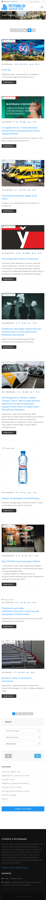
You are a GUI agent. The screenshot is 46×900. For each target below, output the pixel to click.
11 (17, 190)
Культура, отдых (8, 779)
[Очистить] (8, 756)
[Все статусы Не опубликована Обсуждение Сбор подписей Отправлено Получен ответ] (23, 744)
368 (26, 253)
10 (19, 556)
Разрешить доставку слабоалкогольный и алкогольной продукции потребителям (20, 611)
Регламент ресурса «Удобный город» (14, 868)
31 (18, 602)
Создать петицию (23, 809)
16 (21, 672)
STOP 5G (6, 69)
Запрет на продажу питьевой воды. (21, 498)
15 (18, 492)
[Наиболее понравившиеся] (25, 30)
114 (24, 64)
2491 (19, 253)
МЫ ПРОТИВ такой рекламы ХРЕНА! (21, 561)
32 (19, 323)
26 (25, 392)
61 (19, 392)
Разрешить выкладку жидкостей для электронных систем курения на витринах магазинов (21, 331)
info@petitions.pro (16, 878)
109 (17, 122)
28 (22, 122)
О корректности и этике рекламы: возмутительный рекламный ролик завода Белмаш (21, 130)
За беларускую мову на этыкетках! (20, 258)
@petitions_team (17, 882)
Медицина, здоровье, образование (15, 783)
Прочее (4, 799)
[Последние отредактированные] (34, 30)
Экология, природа (9, 795)
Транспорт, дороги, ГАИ (11, 772)
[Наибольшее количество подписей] (16, 30)
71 (22, 190)
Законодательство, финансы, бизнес (16, 791)
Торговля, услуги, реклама (12, 787)
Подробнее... (9, 82)
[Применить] (37, 756)
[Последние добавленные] (12, 30)
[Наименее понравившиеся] (29, 30)
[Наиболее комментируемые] (21, 30)
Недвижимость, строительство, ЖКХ (15, 775)
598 (17, 64)
